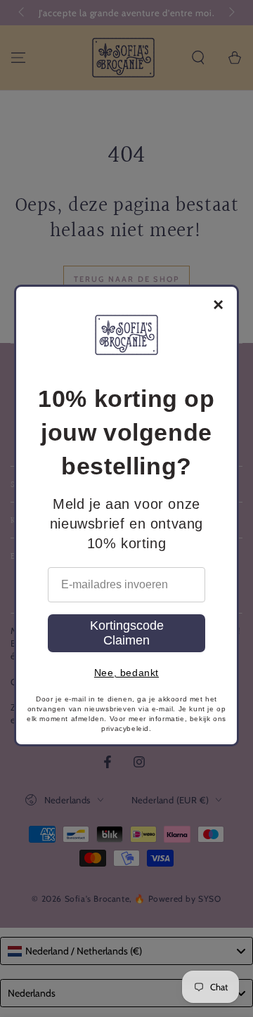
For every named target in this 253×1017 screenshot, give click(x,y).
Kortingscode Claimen (127, 632)
